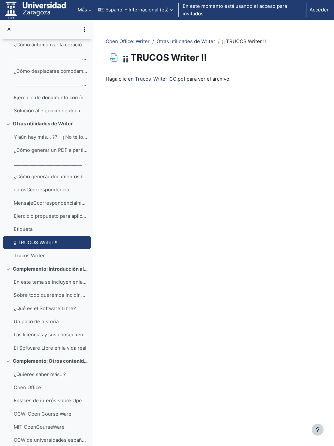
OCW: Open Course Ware (42, 414)
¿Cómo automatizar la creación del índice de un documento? (51, 45)
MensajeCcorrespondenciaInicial (51, 203)
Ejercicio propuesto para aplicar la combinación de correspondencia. (51, 216)
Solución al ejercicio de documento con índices (51, 111)
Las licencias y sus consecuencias (51, 335)
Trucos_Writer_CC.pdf (160, 79)
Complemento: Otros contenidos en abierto (50, 361)
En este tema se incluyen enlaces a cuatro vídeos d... (51, 282)
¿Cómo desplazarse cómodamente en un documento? (51, 71)
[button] (135, 10)
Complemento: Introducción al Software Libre (50, 269)
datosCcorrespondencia (41, 190)
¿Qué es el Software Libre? (45, 308)
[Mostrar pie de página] (318, 430)
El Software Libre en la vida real (50, 348)
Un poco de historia (36, 322)
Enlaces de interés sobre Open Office (51, 401)
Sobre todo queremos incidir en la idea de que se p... (51, 295)
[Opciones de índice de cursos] (84, 29)
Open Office (27, 387)
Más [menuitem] (82, 10)
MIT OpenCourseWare (39, 427)
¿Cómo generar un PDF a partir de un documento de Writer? (51, 150)
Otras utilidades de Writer (43, 124)
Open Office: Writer (128, 41)
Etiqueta (23, 229)
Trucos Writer (29, 256)
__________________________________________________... (51, 58)
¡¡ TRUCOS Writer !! (35, 243)
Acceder (319, 10)
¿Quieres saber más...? (40, 374)
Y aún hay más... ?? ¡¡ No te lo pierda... (51, 137)
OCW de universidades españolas (51, 440)
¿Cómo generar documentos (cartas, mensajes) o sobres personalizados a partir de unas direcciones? (51, 177)
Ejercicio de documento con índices (51, 98)
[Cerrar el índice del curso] (9, 29)
